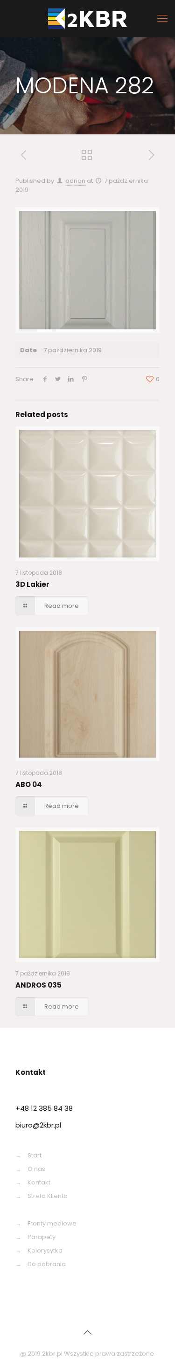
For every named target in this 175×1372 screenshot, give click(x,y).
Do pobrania (47, 1264)
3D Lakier (32, 584)
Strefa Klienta (48, 1195)
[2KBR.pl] (87, 19)
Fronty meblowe (52, 1223)
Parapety (42, 1237)
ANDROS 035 (38, 985)
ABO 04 (28, 784)
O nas (36, 1168)
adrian (75, 180)
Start (35, 1155)
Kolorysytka (45, 1250)
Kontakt (39, 1182)
